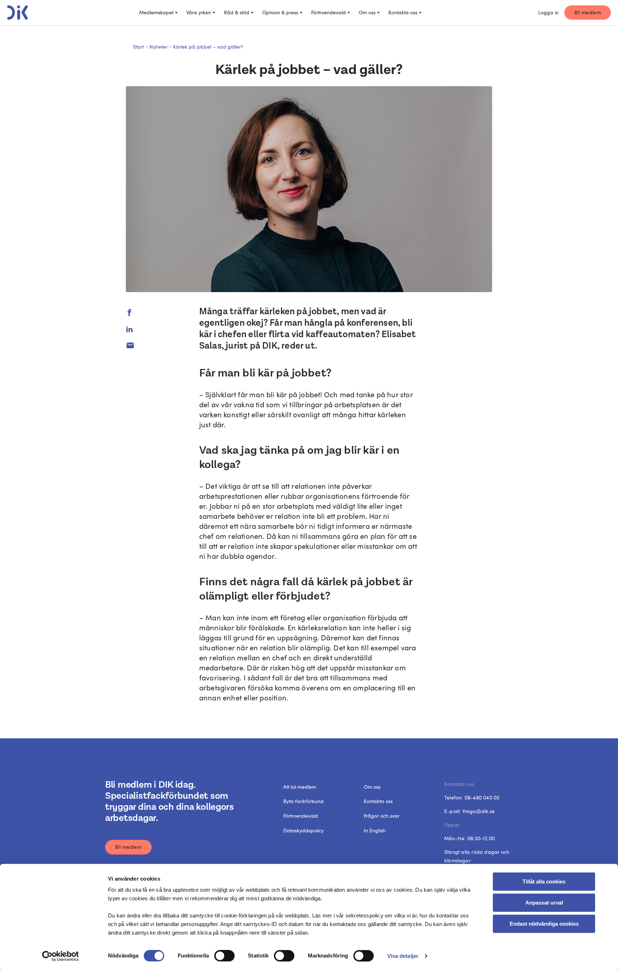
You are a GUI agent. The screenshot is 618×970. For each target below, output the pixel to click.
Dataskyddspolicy (303, 830)
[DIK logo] (17, 12)
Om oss (367, 12)
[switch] (224, 955)
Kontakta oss (402, 12)
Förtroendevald (328, 12)
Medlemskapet (156, 12)
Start (138, 46)
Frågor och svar (381, 815)
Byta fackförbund (303, 801)
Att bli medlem (299, 786)
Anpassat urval (544, 903)
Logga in (548, 12)
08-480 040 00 (482, 797)
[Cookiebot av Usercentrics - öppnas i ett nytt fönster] (60, 956)
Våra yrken (198, 12)
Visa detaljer (402, 956)
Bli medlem (587, 12)
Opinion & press (280, 12)
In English (375, 830)
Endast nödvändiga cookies (544, 924)
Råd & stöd (236, 12)
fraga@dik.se (479, 811)
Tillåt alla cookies (544, 881)
